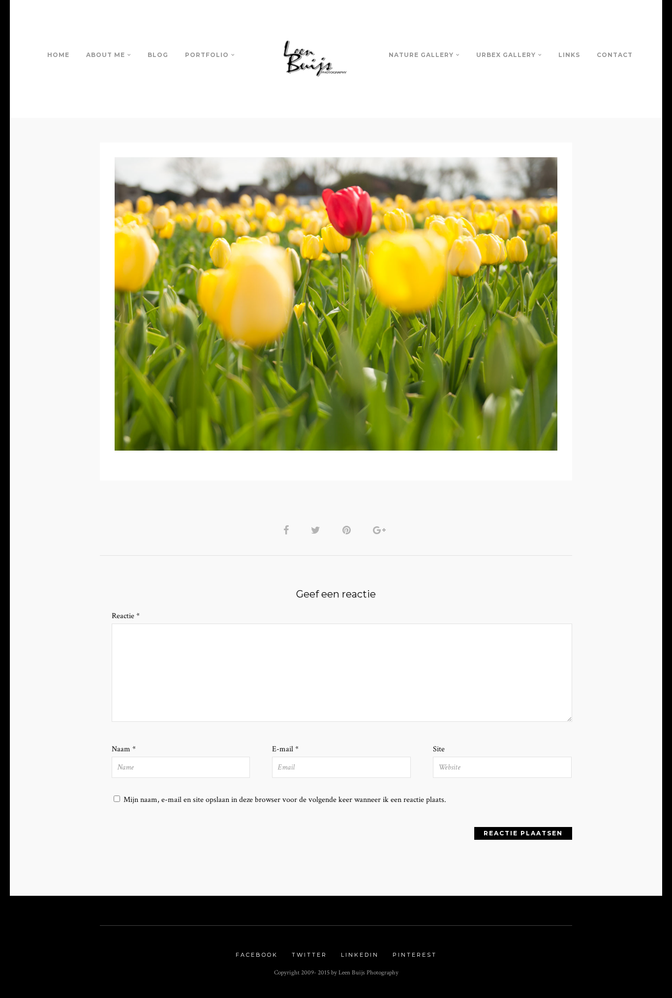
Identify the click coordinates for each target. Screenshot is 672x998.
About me (105, 54)
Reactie (126, 616)
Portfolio (207, 54)
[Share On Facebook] (288, 530)
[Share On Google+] (381, 530)
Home (58, 54)
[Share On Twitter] (317, 530)
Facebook (257, 954)
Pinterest (415, 954)
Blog (158, 54)
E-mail (285, 749)
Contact (615, 54)
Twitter (309, 954)
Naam (124, 749)
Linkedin (360, 954)
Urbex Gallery (506, 54)
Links (569, 54)
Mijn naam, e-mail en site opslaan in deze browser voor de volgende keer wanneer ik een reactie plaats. (284, 800)
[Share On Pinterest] (348, 530)
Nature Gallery (421, 54)
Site (439, 749)
